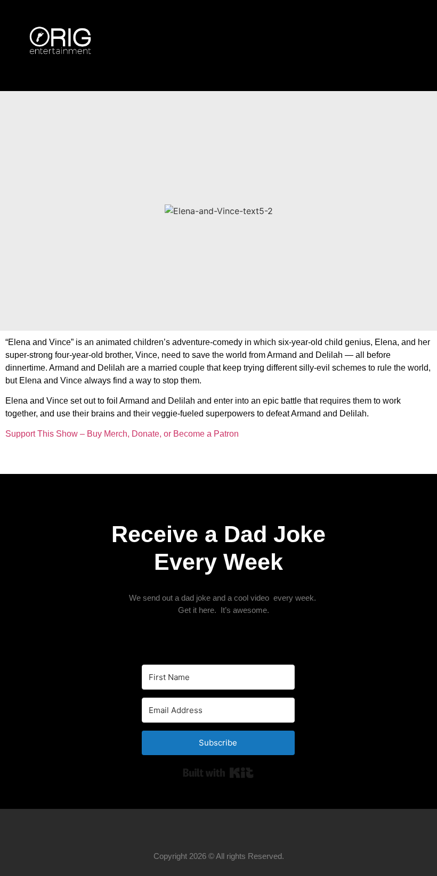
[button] (399, 46)
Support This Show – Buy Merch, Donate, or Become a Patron (122, 433)
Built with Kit (218, 772)
